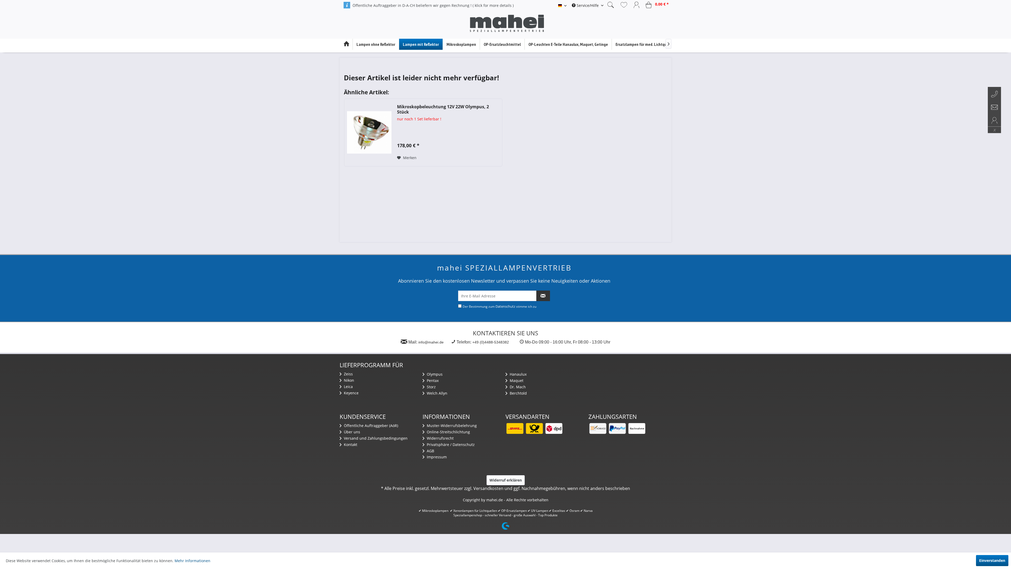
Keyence (351, 392)
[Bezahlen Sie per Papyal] (617, 428)
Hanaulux (518, 374)
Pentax (432, 380)
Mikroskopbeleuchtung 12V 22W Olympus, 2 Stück (443, 109)
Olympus (434, 374)
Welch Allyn (436, 393)
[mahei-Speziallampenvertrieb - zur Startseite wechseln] (506, 23)
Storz (431, 386)
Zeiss (348, 373)
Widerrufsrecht (440, 438)
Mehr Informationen (192, 560)
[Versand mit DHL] (515, 428)
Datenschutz (505, 306)
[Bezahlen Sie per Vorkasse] (597, 428)
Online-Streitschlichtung (448, 431)
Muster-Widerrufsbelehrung (451, 425)
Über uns (351, 431)
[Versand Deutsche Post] (534, 428)
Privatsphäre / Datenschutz (450, 444)
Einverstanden (992, 560)
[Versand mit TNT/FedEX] (553, 428)
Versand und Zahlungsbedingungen (375, 438)
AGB (430, 450)
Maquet (516, 380)
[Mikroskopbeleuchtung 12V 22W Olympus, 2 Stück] (369, 132)
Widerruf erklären (505, 480)
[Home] (346, 44)
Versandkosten (488, 488)
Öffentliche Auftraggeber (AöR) (370, 425)
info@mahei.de (431, 342)
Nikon (348, 380)
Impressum (436, 456)
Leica (348, 386)
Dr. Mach (517, 386)
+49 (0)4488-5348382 (490, 342)
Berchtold (518, 393)
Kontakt (350, 444)
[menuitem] (587, 5)
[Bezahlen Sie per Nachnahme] (636, 428)
